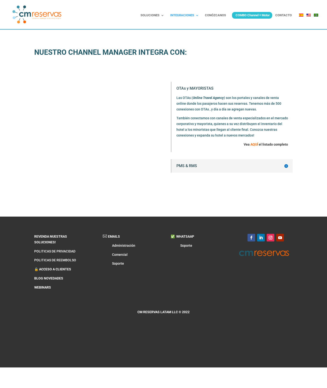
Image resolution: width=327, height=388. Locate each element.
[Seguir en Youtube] (280, 237)
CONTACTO (283, 15)
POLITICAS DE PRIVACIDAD (54, 251)
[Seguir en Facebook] (251, 237)
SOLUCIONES (150, 15)
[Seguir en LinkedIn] (261, 237)
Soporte (118, 263)
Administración (123, 245)
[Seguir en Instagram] (270, 237)
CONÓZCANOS (215, 15)
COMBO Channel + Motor (253, 15)
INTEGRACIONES (182, 15)
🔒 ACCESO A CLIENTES (52, 269)
